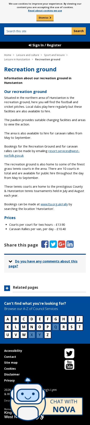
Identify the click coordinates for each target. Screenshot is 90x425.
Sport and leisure (54, 55)
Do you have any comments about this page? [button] (43, 263)
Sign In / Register (46, 45)
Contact (10, 357)
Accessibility (13, 351)
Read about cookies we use (45, 10)
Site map (11, 362)
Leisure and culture (27, 55)
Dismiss (43, 17)
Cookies (10, 368)
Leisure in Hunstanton (17, 59)
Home (7, 55)
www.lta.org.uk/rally (54, 204)
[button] (45, 288)
